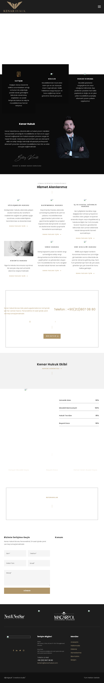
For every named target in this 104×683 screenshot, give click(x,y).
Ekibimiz (74, 649)
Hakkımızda (75, 645)
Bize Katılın (75, 656)
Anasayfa (74, 642)
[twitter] (20, 650)
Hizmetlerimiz (76, 653)
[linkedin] (16, 650)
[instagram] (23, 650)
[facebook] (13, 650)
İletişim (73, 660)
